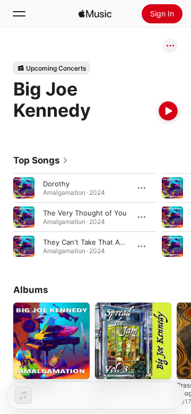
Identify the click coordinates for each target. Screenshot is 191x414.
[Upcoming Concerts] (51, 68)
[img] (95, 14)
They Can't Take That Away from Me (103, 242)
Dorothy (56, 183)
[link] (40, 160)
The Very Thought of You (85, 213)
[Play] (168, 110)
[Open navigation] (19, 13)
